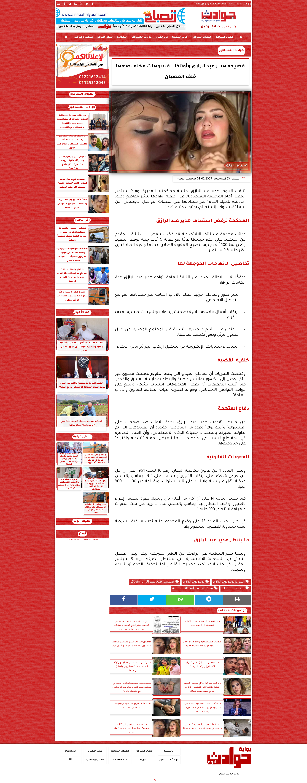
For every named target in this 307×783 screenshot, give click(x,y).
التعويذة (122, 37)
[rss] (76, 4)
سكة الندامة (104, 37)
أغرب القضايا (180, 37)
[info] (64, 4)
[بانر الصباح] (120, 16)
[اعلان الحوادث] (82, 88)
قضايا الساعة (224, 37)
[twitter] (87, 4)
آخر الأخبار (82, 220)
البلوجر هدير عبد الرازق (229, 582)
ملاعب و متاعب (83, 37)
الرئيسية (169, 751)
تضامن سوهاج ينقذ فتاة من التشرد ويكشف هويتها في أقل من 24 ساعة (87, 26)
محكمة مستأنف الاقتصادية (193, 589)
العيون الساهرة (201, 37)
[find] (70, 4)
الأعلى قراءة (82, 437)
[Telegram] (209, 600)
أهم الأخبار (82, 312)
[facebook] (93, 4)
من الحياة (162, 37)
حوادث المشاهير (141, 37)
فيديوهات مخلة (234, 589)
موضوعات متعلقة (232, 610)
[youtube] (81, 4)
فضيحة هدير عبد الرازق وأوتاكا (153, 582)
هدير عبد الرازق (194, 582)
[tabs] (58, 4)
